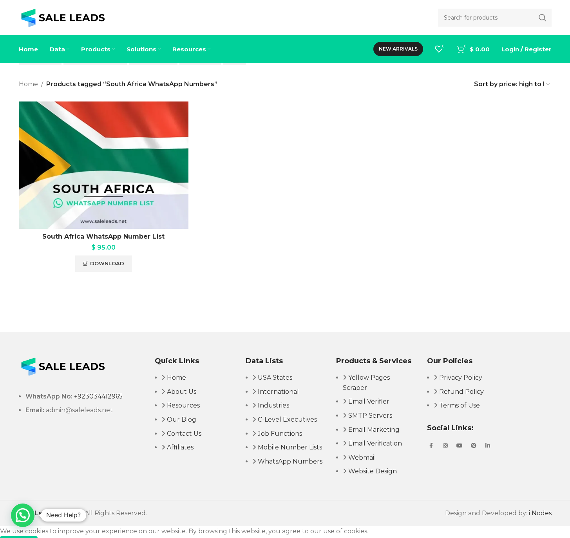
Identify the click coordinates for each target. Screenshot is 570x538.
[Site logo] (63, 17)
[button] (22, 515)
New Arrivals (398, 49)
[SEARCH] (543, 18)
